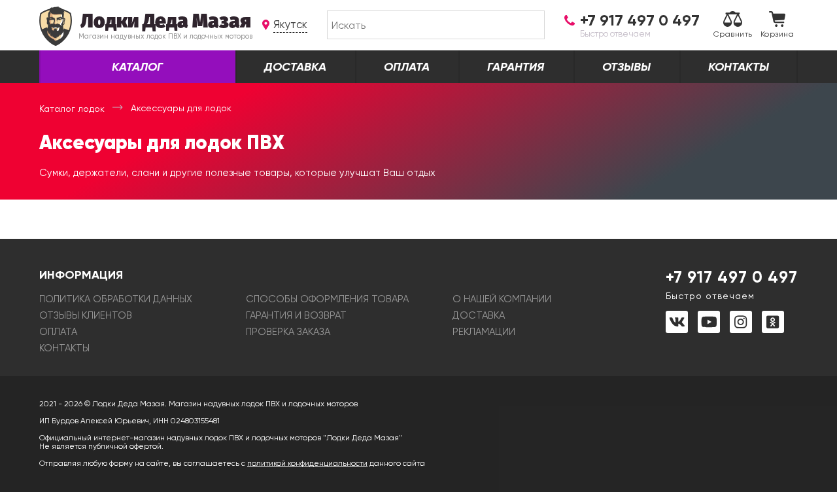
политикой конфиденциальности (307, 463)
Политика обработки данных (115, 299)
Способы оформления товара (327, 299)
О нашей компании (502, 299)
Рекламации (484, 332)
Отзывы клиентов (85, 315)
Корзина (777, 34)
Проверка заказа (288, 332)
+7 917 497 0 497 (732, 284)
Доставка (295, 67)
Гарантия (515, 67)
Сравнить (733, 34)
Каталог (137, 67)
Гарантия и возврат (296, 315)
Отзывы (626, 67)
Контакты (738, 67)
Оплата (407, 67)
